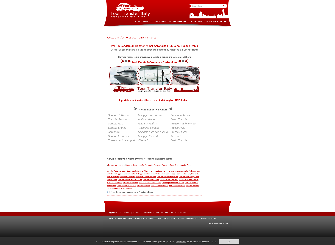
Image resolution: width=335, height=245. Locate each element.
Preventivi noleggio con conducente (175, 174)
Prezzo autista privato (169, 180)
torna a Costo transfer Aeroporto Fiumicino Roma (146, 165)
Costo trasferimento (135, 171)
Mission (118, 218)
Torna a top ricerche (116, 165)
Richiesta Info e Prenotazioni (143, 218)
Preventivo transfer (151, 180)
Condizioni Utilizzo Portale (193, 218)
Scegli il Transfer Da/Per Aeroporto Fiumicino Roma (154, 62)
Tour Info (126, 218)
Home (110, 218)
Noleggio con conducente (124, 174)
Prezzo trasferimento (159, 186)
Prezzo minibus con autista (150, 183)
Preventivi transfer (127, 177)
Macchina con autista (153, 171)
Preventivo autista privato (167, 177)
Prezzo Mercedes (130, 183)
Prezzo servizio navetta (126, 186)
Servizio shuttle (113, 188)
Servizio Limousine (177, 186)
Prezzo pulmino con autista (173, 183)
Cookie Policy (175, 218)
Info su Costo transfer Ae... (180, 165)
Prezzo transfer (143, 186)
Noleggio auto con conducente (175, 171)
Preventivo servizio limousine (130, 180)
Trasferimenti (126, 188)
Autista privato (120, 171)
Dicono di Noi (210, 218)
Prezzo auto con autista (188, 180)
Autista (110, 171)
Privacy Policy (162, 218)
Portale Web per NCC (215, 223)
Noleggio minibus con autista (148, 174)
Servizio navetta (192, 186)
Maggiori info (181, 242)
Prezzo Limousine (114, 183)
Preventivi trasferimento (146, 177)
